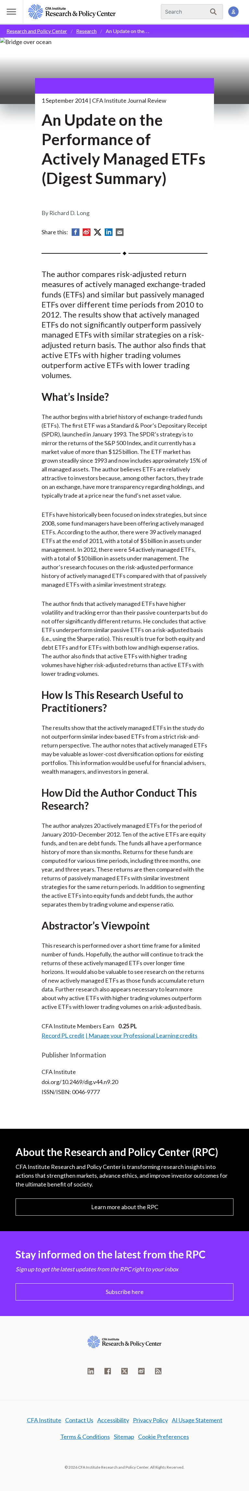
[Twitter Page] (124, 1371)
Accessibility (113, 1420)
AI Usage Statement (197, 1420)
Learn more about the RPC (124, 1206)
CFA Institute (44, 1420)
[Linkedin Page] (91, 1371)
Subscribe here (125, 1291)
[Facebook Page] (107, 1371)
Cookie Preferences (163, 1436)
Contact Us (79, 1420)
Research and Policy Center (36, 31)
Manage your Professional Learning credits (143, 1035)
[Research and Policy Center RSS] (158, 1371)
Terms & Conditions (85, 1436)
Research (86, 31)
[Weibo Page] (141, 1371)
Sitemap (124, 1436)
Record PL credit (63, 1035)
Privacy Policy (150, 1420)
